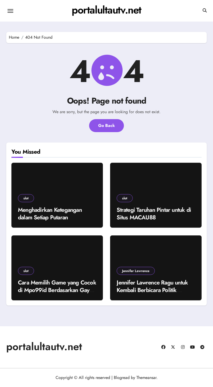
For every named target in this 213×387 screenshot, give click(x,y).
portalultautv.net (106, 9)
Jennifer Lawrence (135, 270)
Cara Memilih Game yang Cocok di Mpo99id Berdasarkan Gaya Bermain (57, 289)
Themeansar (146, 378)
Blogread (122, 378)
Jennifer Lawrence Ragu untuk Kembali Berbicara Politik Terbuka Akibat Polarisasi (152, 289)
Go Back (106, 125)
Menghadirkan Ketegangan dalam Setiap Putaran (50, 213)
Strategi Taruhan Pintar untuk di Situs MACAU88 (154, 213)
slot (26, 198)
